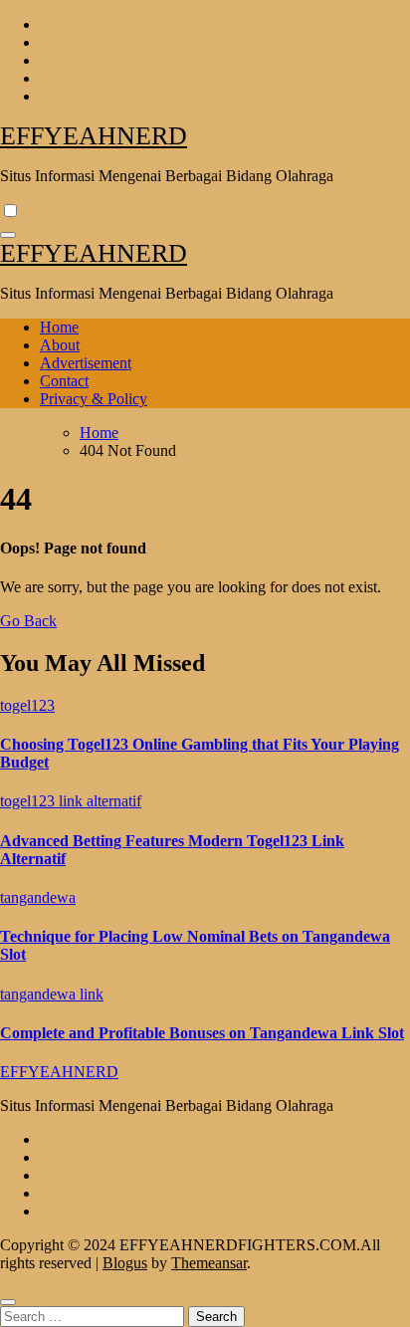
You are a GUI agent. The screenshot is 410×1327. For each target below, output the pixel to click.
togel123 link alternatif (70, 800)
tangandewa (38, 897)
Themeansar (209, 1262)
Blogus (124, 1262)
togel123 (27, 705)
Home (59, 327)
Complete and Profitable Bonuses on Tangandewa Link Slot (202, 1032)
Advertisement (85, 362)
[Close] (8, 1302)
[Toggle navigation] (8, 235)
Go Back (28, 620)
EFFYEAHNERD (93, 135)
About (60, 344)
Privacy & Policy (93, 398)
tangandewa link (51, 994)
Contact (64, 380)
